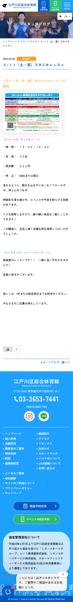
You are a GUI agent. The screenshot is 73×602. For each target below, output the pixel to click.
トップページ (10, 41)
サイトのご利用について (20, 483)
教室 (8, 458)
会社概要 (10, 478)
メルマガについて (49, 458)
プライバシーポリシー (18, 488)
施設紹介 (44, 433)
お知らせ (44, 448)
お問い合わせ (47, 468)
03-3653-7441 (39, 398)
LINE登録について (50, 463)
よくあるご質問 (14, 473)
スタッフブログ (28, 41)
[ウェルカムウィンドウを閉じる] (63, 574)
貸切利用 (10, 453)
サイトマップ (13, 493)
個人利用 (10, 438)
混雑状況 (10, 443)
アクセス (44, 438)
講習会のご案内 (14, 448)
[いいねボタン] (8, 349)
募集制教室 (12, 463)
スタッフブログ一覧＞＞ (55, 362)
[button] (8, 592)
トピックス (45, 443)
